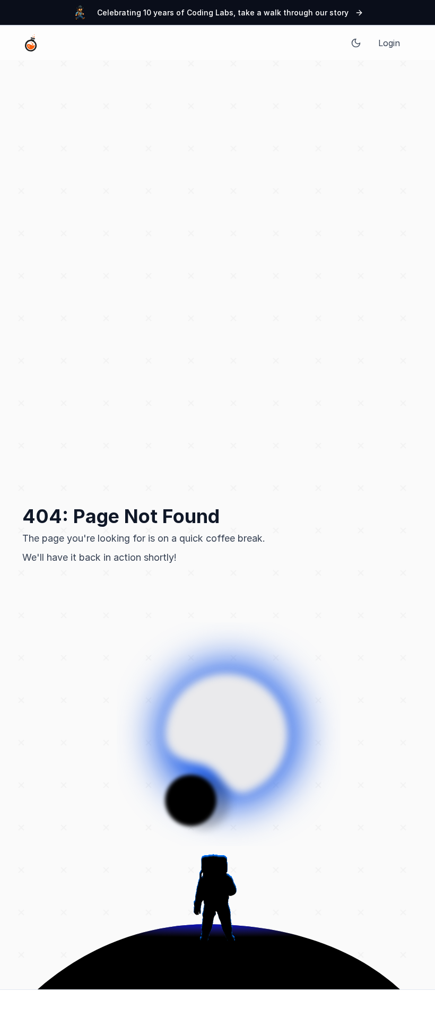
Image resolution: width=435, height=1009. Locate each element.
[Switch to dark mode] (356, 43)
